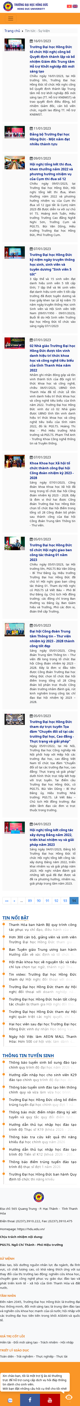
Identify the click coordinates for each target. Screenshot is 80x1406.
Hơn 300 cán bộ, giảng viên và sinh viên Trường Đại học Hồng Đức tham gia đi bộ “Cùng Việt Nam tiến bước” (43, 942)
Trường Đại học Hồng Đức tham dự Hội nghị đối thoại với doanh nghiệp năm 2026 (43, 992)
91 (47, 900)
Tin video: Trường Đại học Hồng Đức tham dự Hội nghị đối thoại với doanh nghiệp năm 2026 (43, 979)
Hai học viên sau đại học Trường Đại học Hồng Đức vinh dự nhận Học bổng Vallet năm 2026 (43, 1029)
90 (39, 900)
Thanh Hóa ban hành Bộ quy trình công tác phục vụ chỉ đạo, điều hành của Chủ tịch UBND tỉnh (43, 929)
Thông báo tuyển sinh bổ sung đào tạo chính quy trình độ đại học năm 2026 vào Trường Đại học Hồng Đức (43, 1067)
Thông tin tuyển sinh (28, 1055)
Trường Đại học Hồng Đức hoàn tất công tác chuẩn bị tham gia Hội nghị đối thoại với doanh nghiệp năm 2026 (43, 1004)
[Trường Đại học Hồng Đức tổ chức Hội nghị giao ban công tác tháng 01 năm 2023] (15, 543)
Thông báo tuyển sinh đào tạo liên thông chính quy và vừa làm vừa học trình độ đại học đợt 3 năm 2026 (43, 1092)
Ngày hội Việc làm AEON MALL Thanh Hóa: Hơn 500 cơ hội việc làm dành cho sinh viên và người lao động (43, 1041)
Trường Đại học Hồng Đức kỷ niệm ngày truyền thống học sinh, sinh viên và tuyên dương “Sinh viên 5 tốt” (52, 264)
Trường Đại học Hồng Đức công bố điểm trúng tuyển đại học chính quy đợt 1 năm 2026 (43, 1104)
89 (30, 900)
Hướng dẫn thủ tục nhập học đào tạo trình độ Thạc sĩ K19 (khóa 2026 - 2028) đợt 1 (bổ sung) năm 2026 (43, 1129)
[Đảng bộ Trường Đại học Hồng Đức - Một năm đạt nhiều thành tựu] (15, 132)
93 (65, 900)
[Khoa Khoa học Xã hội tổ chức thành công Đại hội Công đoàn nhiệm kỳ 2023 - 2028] (15, 461)
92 (56, 900)
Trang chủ (12, 31)
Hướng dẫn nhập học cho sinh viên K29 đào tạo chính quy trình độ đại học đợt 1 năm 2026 (43, 1080)
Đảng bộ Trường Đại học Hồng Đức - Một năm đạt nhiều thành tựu (50, 139)
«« (6, 900)
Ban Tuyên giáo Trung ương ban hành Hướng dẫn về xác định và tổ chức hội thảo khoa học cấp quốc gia (43, 954)
